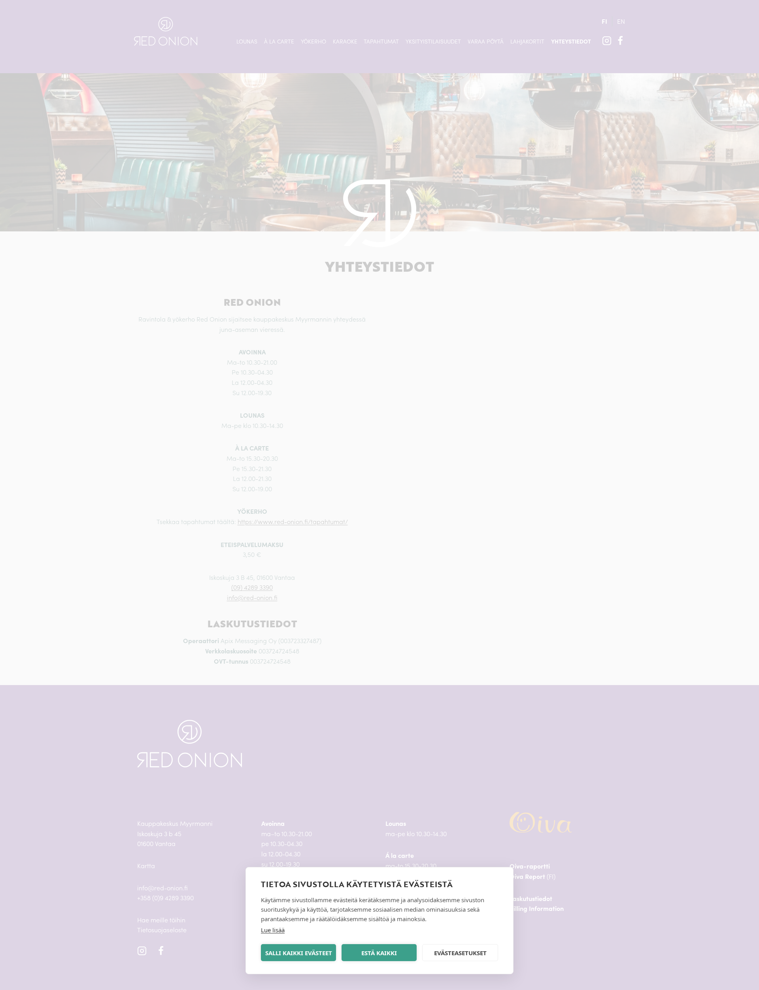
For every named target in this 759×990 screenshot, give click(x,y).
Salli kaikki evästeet (298, 953)
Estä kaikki (379, 953)
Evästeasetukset (460, 953)
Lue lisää (273, 930)
